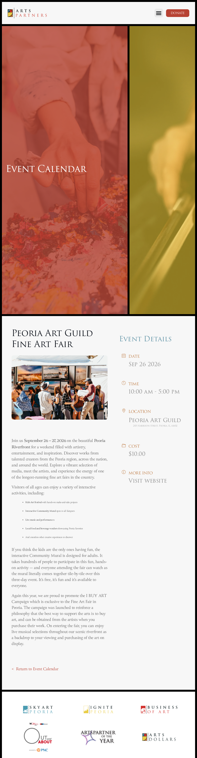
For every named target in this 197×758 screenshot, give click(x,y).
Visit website (148, 480)
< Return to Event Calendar (35, 669)
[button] (158, 13)
